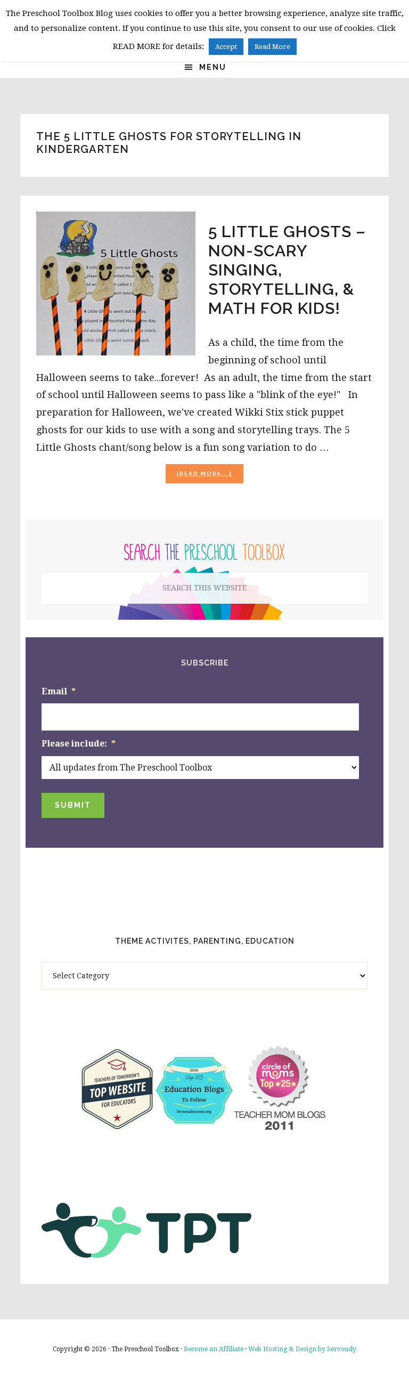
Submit (73, 805)
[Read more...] (210, 476)
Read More (272, 47)
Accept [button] (226, 47)
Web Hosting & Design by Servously (302, 1349)
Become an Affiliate (213, 1349)
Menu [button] (212, 67)
